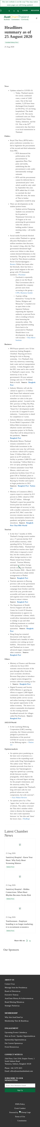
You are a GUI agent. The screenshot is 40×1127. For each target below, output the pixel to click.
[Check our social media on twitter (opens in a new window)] (5, 11)
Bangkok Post (15, 438)
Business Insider (27, 293)
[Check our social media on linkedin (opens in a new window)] (10, 11)
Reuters (13, 264)
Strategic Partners (11, 1006)
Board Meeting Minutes (13, 1002)
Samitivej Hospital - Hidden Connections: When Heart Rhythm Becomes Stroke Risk (18, 892)
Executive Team (11, 995)
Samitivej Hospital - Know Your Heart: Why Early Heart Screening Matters (19, 860)
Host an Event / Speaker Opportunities (19, 1036)
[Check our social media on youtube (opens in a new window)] (14, 11)
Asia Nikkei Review (19, 798)
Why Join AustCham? (13, 1017)
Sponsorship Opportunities (15, 1040)
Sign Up (20, 1090)
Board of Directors (12, 991)
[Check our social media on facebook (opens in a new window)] (1, 11)
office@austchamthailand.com (21, 1071)
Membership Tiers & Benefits (16, 1021)
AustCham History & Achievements (18, 998)
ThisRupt (26, 819)
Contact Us (9, 984)
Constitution (21, 1121)
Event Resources (11, 1047)
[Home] (16, 18)
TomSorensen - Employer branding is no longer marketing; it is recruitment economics (19, 924)
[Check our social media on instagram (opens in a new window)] (18, 11)
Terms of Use (20, 1117)
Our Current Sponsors (13, 1043)
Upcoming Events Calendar (15, 1032)
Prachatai (22, 275)
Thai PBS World (20, 525)
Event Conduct (20, 1108)
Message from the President (15, 988)
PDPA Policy (20, 1104)
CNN (17, 293)
